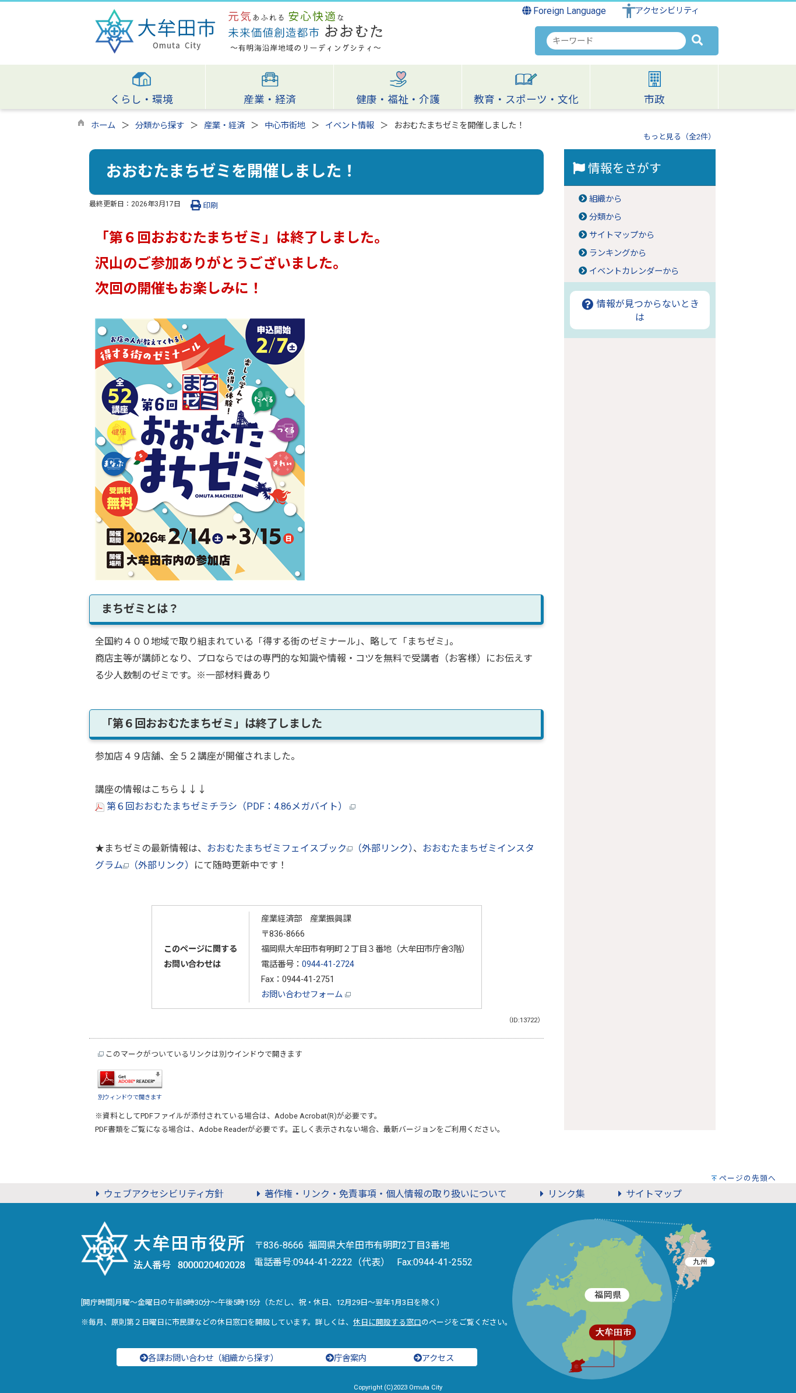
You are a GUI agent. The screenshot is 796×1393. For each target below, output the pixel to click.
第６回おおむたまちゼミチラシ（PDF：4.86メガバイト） (227, 806)
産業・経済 (224, 126)
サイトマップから (621, 235)
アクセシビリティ (667, 11)
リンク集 (566, 1193)
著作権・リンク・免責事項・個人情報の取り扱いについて (386, 1193)
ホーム (103, 126)
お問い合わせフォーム (303, 995)
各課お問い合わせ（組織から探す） (213, 1358)
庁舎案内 (350, 1358)
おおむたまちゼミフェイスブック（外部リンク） (310, 848)
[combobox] (616, 41)
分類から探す (159, 126)
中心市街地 (285, 126)
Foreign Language (568, 10)
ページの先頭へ (747, 1178)
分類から (605, 217)
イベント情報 (349, 126)
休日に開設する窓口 (387, 1322)
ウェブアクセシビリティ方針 (164, 1193)
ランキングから (617, 253)
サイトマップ (654, 1193)
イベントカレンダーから (634, 271)
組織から (605, 199)
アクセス (438, 1358)
